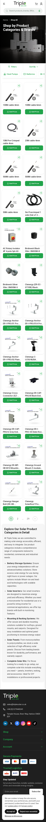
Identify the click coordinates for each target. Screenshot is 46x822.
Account (7, 746)
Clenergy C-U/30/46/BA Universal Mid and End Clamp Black (33, 358)
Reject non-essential (28, 811)
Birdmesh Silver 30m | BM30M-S (10, 285)
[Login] (41, 3)
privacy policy (27, 806)
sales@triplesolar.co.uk (16, 704)
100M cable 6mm (33, 105)
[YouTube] (29, 723)
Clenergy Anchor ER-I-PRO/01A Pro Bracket (33, 322)
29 (28, 518)
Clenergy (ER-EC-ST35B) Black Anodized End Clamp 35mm (33, 286)
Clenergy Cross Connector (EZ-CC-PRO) (10, 394)
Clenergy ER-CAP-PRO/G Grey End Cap (11, 430)
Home (5, 20)
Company (8, 739)
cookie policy (13, 806)
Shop (5, 732)
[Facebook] (17, 723)
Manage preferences (13, 816)
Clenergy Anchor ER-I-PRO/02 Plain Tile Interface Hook (12, 358)
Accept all (11, 811)
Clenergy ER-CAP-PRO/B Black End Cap (33, 394)
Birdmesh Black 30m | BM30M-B (32, 249)
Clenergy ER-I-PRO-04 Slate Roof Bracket (34, 430)
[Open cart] (36, 3)
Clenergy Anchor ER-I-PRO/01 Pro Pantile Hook (11, 322)
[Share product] (19, 85)
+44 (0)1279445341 (15, 709)
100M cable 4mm (11, 105)
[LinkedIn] (5, 723)
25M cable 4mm (32, 140)
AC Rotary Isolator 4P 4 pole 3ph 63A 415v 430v (11, 250)
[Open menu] (4, 4)
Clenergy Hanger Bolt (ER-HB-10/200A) (11, 503)
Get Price (13, 112)
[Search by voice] (39, 10)
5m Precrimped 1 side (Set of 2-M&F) (33, 214)
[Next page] (35, 518)
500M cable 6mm (33, 177)
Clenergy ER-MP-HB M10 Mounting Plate (11, 467)
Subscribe (36, 792)
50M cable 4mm (10, 212)
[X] (11, 723)
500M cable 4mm (11, 177)
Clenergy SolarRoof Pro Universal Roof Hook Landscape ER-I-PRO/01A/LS (33, 503)
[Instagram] (23, 723)
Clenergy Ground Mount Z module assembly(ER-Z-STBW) (33, 467)
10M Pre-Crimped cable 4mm (11, 142)
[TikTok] (34, 723)
